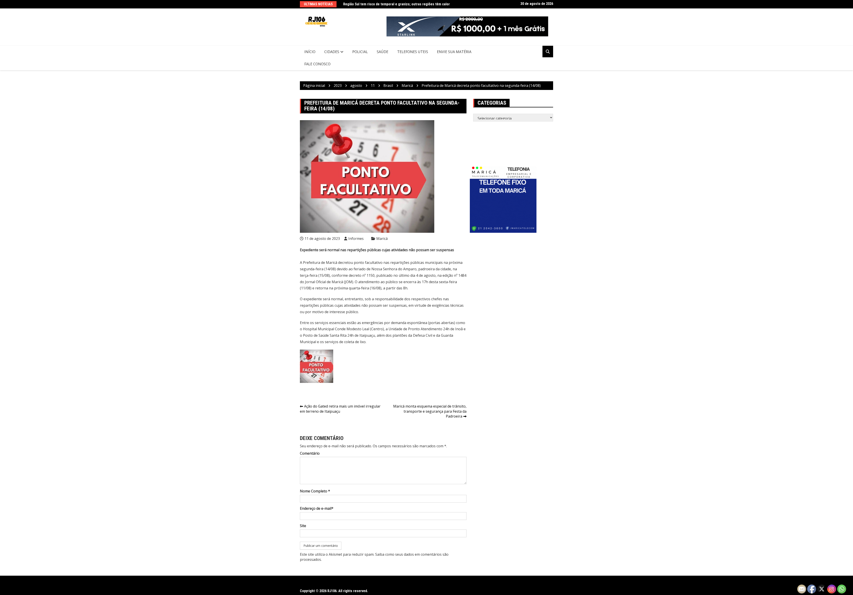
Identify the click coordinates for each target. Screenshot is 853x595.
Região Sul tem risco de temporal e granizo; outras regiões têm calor (396, 4)
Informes (356, 238)
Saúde (382, 51)
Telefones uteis (412, 51)
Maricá (382, 238)
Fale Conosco (317, 64)
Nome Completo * (315, 491)
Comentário (310, 453)
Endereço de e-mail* (316, 508)
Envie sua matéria (454, 51)
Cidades (331, 51)
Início (309, 51)
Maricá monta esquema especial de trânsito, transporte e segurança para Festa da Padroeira (429, 411)
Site (303, 525)
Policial (360, 51)
